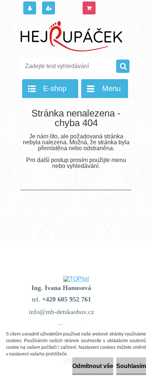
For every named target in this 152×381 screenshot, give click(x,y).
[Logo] (71, 36)
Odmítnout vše (92, 366)
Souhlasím (131, 366)
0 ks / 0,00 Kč (113, 9)
